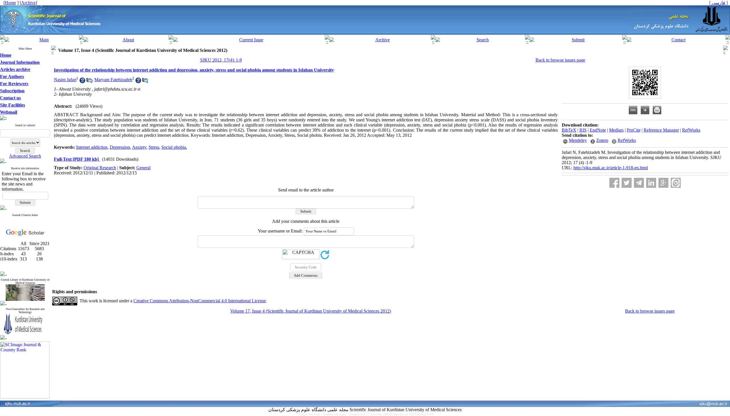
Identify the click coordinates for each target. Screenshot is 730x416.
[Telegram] (639, 183)
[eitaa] (676, 183)
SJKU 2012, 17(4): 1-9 (221, 60)
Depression (120, 147)
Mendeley (578, 140)
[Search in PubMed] (89, 81)
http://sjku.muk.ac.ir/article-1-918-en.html (610, 167)
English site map (334, 414)
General (143, 167)
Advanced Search (25, 156)
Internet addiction (92, 147)
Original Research (100, 167)
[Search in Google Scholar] (82, 81)
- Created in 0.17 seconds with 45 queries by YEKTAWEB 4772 (389, 414)
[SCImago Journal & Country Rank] (25, 397)
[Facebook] (614, 183)
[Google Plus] (663, 183)
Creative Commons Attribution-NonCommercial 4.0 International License (199, 300)
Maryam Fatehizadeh (113, 79)
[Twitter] (627, 183)
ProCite (633, 130)
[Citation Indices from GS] (25, 235)
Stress (154, 147)
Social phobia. (174, 147)
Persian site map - (310, 414)
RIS (583, 130)
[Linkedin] (651, 183)
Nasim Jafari (65, 79)
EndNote (598, 130)
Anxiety (139, 147)
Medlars (616, 130)
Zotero (602, 140)
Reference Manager (661, 130)
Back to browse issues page (560, 60)
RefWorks (691, 130)
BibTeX (569, 130)
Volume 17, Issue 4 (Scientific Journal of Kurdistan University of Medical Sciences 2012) (310, 311)
